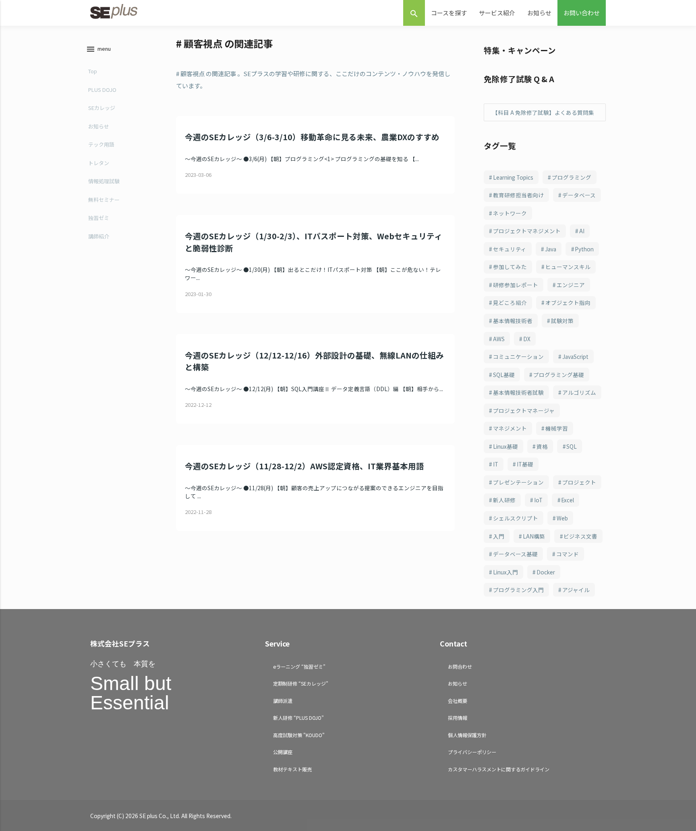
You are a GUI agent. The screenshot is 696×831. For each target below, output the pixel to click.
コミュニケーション (518, 356)
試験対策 (562, 321)
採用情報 (457, 717)
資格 (542, 446)
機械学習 (556, 428)
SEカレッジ (101, 108)
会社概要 (457, 700)
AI (581, 231)
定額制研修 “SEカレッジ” (300, 683)
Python (584, 249)
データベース (579, 195)
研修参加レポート (515, 285)
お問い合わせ (581, 12)
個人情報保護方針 (467, 735)
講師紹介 (98, 236)
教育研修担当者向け (518, 195)
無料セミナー (104, 199)
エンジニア (571, 285)
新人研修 (504, 500)
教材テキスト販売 (292, 769)
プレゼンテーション (518, 482)
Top (92, 71)
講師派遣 (282, 700)
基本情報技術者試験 (518, 392)
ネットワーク (510, 213)
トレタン (98, 163)
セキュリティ (509, 249)
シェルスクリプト (515, 518)
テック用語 (101, 144)
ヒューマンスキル (567, 267)
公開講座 (282, 751)
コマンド (567, 554)
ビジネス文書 (580, 536)
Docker (545, 572)
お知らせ (539, 12)
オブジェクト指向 (567, 302)
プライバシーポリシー (472, 751)
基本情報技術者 (512, 321)
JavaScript (575, 356)
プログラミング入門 (518, 590)
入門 (498, 536)
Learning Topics (513, 177)
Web (562, 518)
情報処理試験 (104, 181)
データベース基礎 (515, 554)
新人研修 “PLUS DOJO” (298, 717)
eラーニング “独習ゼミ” (299, 666)
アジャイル (576, 590)
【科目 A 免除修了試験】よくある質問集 (543, 112)
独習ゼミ (98, 218)
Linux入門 (505, 572)
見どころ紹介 (510, 302)
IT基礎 (525, 464)
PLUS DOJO (102, 89)
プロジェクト (579, 482)
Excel (567, 500)
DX (526, 339)
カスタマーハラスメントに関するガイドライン (498, 769)
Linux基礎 (505, 446)
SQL (571, 446)
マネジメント (510, 428)
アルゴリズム (579, 392)
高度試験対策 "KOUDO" (299, 735)
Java (550, 249)
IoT (538, 500)
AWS (499, 339)
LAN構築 (534, 536)
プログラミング (571, 177)
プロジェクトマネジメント (527, 231)
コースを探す (449, 12)
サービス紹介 (497, 12)
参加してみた (510, 267)
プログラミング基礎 (558, 375)
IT (495, 464)
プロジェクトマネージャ (524, 410)
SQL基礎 (504, 375)
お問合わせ (460, 666)
